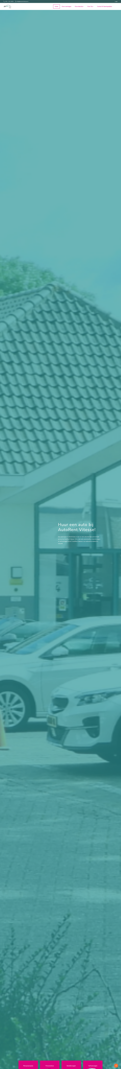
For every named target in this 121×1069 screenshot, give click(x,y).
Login (116, 1)
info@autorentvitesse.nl (22, 1)
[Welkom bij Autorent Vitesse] (7, 6)
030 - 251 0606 (9, 1)
